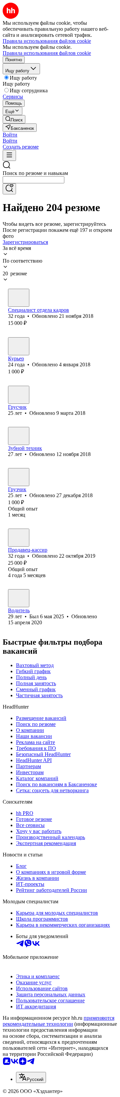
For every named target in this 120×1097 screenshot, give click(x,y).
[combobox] (33, 179)
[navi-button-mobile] (9, 155)
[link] (14, 119)
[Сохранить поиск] (9, 188)
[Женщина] (18, 346)
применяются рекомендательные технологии (58, 1021)
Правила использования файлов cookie (47, 53)
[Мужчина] (18, 298)
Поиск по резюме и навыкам (35, 173)
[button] (10, 135)
